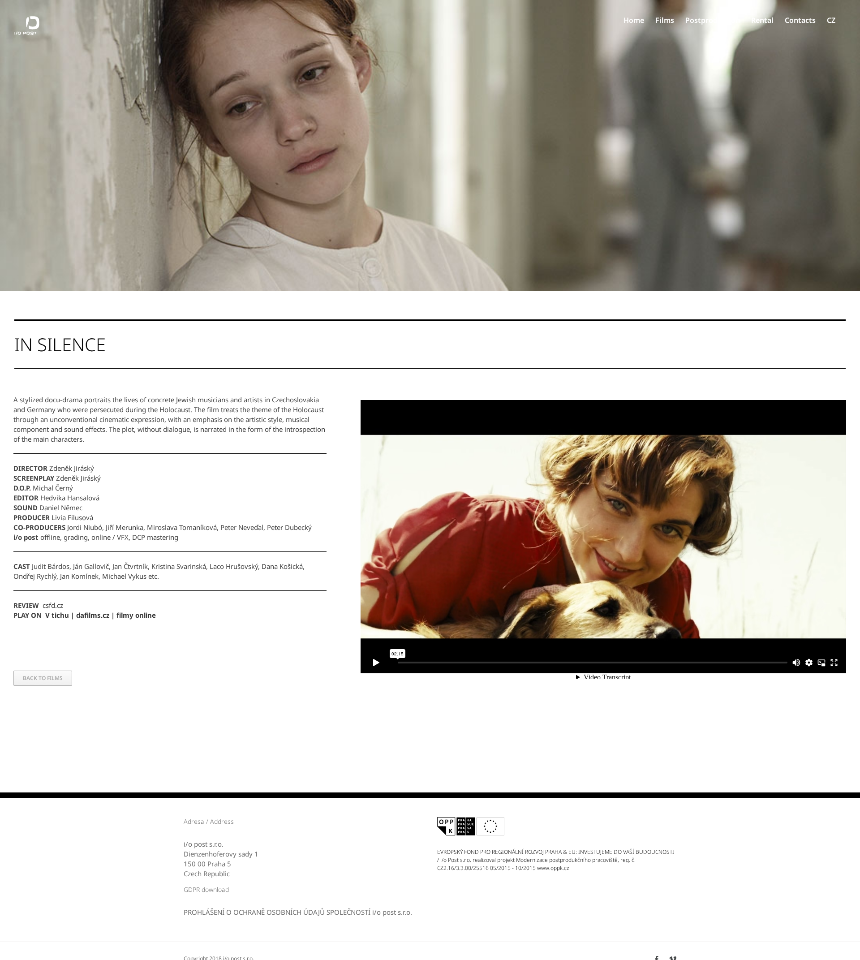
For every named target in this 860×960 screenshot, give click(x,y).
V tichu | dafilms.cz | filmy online (100, 615)
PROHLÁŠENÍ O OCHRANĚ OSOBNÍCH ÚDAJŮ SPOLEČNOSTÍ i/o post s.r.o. (298, 912)
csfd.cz (53, 605)
